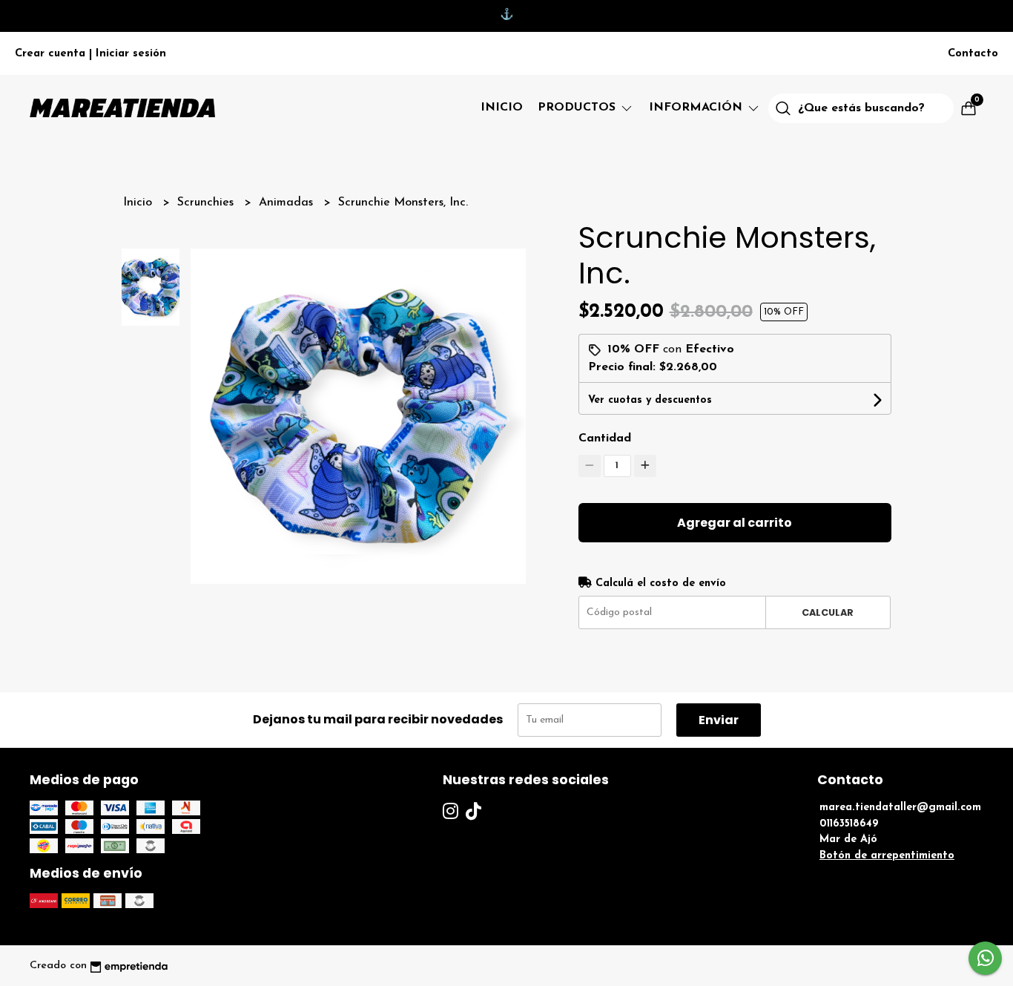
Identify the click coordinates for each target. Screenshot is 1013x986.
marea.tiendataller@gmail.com (900, 807)
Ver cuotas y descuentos (650, 400)
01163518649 (849, 823)
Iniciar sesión (131, 53)
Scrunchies (207, 202)
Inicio (502, 108)
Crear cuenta (50, 53)
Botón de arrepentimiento (886, 855)
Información (697, 108)
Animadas (288, 202)
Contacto (973, 53)
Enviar (719, 720)
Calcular (828, 612)
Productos (578, 108)
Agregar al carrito (734, 522)
